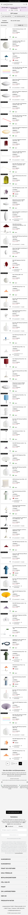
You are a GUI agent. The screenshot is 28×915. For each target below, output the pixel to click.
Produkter (4, 20)
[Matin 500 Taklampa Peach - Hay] (14, 754)
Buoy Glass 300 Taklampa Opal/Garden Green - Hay (20, 237)
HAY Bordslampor (19, 16)
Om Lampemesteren (8, 891)
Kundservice (6, 859)
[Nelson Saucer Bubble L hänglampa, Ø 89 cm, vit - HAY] (14, 95)
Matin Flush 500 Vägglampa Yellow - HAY (19, 592)
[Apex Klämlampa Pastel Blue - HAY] (14, 338)
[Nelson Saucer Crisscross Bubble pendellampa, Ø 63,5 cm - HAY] (14, 387)
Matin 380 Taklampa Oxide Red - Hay (20, 541)
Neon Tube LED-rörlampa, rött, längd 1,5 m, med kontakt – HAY (20, 116)
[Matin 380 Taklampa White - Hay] (14, 350)
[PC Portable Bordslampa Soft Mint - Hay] (14, 496)
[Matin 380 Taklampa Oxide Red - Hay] (14, 545)
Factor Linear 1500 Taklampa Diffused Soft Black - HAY (20, 554)
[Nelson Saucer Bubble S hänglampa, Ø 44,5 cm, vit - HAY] (14, 131)
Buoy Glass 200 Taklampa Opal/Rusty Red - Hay (20, 690)
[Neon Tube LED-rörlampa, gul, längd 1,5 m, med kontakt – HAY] (14, 718)
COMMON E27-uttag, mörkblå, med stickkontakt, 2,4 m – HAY (19, 640)
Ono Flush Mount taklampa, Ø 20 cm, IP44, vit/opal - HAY (19, 311)
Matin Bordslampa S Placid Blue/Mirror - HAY (20, 53)
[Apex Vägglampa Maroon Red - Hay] (14, 362)
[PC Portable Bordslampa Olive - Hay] (14, 656)
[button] (10, 37)
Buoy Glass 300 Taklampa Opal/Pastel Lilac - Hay (20, 579)
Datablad (16, 60)
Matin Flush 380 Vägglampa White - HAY (19, 456)
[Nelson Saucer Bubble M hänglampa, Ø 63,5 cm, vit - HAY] (14, 83)
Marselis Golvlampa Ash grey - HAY (19, 28)
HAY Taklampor (6, 16)
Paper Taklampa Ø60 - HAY (18, 274)
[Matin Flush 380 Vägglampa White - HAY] (14, 459)
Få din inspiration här (13, 812)
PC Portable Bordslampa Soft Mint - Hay (19, 492)
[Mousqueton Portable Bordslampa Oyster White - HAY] (14, 509)
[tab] (14, 859)
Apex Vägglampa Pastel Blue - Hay (19, 394)
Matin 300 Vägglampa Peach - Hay (19, 738)
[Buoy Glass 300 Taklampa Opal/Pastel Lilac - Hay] (14, 583)
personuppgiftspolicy (19, 853)
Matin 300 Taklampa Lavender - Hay (19, 443)
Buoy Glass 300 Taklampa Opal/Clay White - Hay (19, 727)
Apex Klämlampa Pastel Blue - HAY (19, 334)
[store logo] (8, 4)
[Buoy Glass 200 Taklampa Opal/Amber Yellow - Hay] (14, 302)
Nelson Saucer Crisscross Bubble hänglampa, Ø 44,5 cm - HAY (19, 200)
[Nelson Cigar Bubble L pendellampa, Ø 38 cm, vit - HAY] (14, 216)
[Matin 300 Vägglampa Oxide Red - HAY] (14, 265)
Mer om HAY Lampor (15, 20)
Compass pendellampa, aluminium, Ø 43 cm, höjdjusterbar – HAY (20, 518)
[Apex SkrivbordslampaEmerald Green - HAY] (14, 631)
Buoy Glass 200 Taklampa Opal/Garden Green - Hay (20, 323)
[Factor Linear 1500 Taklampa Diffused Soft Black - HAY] (14, 557)
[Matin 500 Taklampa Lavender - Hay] (14, 607)
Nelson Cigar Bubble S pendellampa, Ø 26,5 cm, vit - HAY (20, 249)
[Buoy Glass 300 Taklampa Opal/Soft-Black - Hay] (14, 471)
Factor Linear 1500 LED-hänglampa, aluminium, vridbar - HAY (19, 152)
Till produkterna (14, 8)
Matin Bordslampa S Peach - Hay (19, 664)
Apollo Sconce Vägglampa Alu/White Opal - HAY (20, 616)
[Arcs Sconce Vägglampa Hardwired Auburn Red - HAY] (14, 143)
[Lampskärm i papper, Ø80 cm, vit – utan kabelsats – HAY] (14, 45)
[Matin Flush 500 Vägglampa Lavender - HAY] (14, 706)
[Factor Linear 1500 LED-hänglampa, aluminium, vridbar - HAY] (14, 155)
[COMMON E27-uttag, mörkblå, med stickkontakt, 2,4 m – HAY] (14, 643)
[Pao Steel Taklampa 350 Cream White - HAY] (14, 375)
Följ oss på (5, 882)
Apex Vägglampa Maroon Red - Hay (19, 358)
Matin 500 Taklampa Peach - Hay (19, 750)
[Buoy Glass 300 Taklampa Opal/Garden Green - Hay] (14, 240)
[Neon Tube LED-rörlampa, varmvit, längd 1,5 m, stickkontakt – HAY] (14, 167)
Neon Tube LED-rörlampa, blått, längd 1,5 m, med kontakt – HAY (20, 68)
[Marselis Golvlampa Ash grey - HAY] (14, 33)
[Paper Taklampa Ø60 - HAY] (14, 278)
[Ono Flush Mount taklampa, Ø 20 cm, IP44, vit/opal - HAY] (14, 314)
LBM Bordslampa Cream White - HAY (20, 479)
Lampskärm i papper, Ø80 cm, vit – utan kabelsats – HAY (19, 41)
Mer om (4, 896)
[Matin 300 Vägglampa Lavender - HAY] (14, 191)
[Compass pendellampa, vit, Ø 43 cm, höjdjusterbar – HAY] (14, 533)
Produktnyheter (7, 900)
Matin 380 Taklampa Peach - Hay (19, 286)
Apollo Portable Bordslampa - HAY (19, 406)
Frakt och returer (8, 868)
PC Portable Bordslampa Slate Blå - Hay (19, 677)
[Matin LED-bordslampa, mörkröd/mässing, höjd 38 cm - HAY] (14, 228)
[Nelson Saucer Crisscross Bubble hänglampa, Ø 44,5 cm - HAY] (14, 203)
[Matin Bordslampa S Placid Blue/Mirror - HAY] (14, 58)
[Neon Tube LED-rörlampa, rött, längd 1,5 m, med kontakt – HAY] (14, 119)
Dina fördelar (6, 873)
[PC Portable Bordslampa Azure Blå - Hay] (14, 570)
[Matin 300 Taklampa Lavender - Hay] (14, 447)
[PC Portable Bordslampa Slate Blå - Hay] (14, 682)
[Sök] (24, 4)
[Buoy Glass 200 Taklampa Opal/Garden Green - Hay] (14, 326)
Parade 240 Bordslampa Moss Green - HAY (20, 176)
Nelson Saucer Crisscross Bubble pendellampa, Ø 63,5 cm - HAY (19, 383)
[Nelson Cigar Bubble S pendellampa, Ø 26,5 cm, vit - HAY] (14, 252)
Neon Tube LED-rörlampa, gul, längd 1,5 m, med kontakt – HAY (19, 715)
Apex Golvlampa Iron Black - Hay (19, 430)
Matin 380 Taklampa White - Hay (19, 346)
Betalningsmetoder (8, 877)
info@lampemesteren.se (14, 910)
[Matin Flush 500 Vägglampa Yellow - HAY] (14, 595)
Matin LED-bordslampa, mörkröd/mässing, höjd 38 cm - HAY (19, 225)
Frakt (3, 887)
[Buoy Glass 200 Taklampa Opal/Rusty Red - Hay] (14, 694)
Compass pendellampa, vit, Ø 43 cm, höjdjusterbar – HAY (19, 530)
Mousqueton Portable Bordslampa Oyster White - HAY (19, 506)
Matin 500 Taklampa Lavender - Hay (19, 603)
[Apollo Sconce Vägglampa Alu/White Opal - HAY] (14, 619)
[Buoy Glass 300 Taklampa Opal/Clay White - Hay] (14, 730)
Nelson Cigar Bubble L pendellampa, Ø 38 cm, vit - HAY (20, 212)
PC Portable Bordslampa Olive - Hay (19, 651)
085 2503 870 (20, 908)
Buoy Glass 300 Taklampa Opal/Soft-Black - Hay (20, 468)
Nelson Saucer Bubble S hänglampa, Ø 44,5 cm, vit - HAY (20, 128)
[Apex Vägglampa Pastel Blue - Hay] (14, 399)
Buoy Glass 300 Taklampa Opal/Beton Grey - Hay (20, 419)
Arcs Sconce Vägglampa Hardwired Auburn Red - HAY (19, 140)
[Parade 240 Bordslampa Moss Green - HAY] (14, 179)
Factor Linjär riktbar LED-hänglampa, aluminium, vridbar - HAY (20, 104)
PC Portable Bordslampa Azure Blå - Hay (19, 566)
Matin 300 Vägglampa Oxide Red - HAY (19, 261)
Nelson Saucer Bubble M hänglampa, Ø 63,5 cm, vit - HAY (20, 80)
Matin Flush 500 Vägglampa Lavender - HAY (20, 703)
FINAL (13, 10)
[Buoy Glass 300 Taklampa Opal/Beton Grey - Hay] (14, 423)
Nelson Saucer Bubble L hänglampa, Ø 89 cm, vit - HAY (20, 92)
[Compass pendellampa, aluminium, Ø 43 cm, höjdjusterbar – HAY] (14, 521)
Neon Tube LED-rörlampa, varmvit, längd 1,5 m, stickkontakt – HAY (19, 164)
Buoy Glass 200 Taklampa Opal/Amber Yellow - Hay (20, 299)
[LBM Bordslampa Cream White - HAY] (14, 483)
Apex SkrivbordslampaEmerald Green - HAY (20, 628)
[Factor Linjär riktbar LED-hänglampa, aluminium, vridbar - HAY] (14, 107)
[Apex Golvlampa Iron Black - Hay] (14, 435)
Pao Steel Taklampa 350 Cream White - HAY (20, 371)
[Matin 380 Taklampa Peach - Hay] (14, 290)
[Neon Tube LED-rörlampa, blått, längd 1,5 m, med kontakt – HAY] (14, 71)
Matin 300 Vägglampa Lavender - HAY (20, 187)
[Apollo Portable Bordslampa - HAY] (14, 411)
